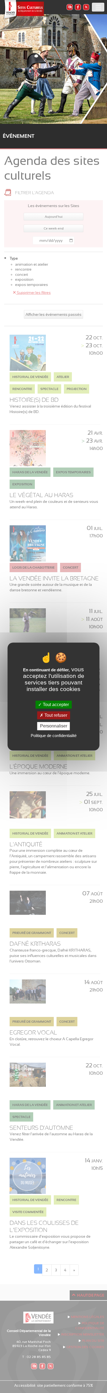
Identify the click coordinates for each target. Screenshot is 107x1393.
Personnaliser (53, 726)
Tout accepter (55, 704)
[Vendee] (23, 10)
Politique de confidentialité (54, 735)
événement (18, 136)
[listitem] (69, 7)
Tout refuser (55, 715)
